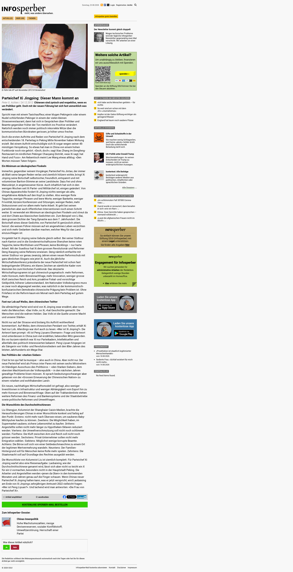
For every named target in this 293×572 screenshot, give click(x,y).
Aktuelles (7, 18)
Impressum (132, 567)
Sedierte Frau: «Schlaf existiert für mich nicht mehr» (114, 360)
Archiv (129, 5)
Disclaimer (121, 567)
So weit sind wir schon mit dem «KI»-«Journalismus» (111, 109)
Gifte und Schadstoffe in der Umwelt (118, 135)
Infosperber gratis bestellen (106, 16)
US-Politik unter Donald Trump (120, 154)
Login (112, 5)
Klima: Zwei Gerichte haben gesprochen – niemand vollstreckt (116, 213)
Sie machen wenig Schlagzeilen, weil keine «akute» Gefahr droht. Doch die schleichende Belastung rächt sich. (121, 143)
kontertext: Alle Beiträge (117, 171)
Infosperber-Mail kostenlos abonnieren (91, 567)
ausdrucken (43, 497)
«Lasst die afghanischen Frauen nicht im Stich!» (116, 219)
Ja (6, 547)
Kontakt (112, 567)
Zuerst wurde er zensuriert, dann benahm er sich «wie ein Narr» (116, 207)
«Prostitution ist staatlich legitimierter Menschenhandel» (113, 352)
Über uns (20, 18)
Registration (121, 5)
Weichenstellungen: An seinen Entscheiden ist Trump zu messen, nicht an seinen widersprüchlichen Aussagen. (120, 161)
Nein (15, 547)
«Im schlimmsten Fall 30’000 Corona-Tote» (114, 201)
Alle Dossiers (128, 187)
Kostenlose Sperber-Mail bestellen (45, 504)
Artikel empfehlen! (13, 497)
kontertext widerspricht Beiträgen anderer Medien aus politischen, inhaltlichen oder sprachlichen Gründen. (120, 179)
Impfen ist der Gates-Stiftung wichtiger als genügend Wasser (116, 115)
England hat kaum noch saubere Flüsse (115, 120)
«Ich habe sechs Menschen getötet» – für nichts (116, 103)
